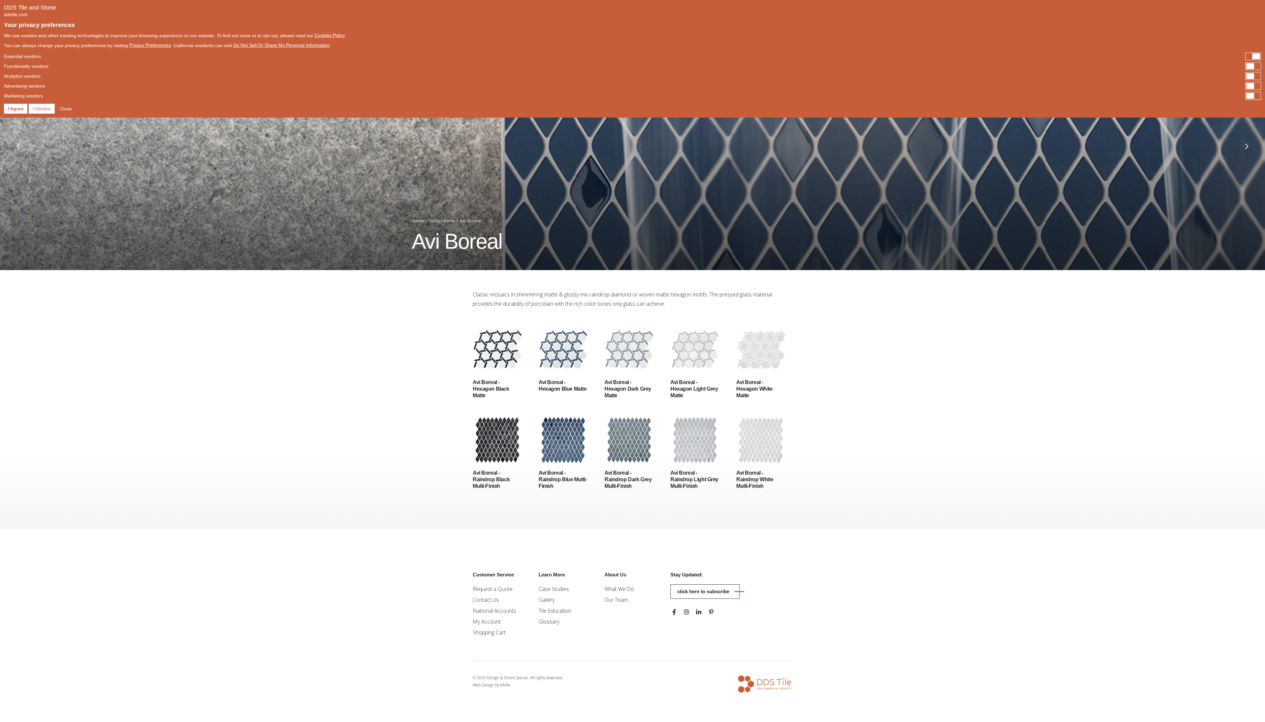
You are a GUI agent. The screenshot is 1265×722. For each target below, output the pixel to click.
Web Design (483, 685)
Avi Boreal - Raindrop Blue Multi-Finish (563, 479)
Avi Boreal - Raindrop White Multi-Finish (754, 479)
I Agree (15, 108)
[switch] (632, 56)
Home (418, 221)
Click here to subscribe (703, 591)
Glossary (549, 621)
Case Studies (554, 589)
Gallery (547, 599)
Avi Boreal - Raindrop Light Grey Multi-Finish (694, 479)
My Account (487, 621)
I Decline (42, 108)
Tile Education (555, 610)
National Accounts (494, 610)
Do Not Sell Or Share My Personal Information (281, 45)
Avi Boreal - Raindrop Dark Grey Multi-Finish (628, 479)
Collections (442, 221)
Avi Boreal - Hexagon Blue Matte (562, 385)
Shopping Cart (489, 632)
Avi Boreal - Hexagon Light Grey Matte (694, 388)
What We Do (619, 589)
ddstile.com (16, 14)
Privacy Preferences (150, 45)
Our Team (616, 599)
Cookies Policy (330, 35)
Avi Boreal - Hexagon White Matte (754, 388)
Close (66, 108)
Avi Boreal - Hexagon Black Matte (491, 388)
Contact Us (486, 599)
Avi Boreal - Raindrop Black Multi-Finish (491, 479)
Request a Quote (493, 589)
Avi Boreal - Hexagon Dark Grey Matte (627, 388)
